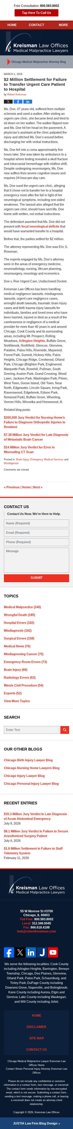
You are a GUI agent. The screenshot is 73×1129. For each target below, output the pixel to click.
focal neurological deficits (40, 226)
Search (64, 730)
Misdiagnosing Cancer (23, 654)
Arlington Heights (32, 340)
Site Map (36, 1038)
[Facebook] (9, 952)
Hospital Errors (19, 622)
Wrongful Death (19, 615)
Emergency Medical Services (46, 459)
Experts (13, 693)
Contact (36, 25)
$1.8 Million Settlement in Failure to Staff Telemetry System (33, 851)
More (63, 25)
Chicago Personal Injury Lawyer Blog (31, 783)
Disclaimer (36, 1027)
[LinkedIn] (31, 952)
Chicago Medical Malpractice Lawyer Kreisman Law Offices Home (37, 1063)
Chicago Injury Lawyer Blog (24, 776)
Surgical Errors (19, 638)
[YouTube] (53, 952)
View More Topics (17, 701)
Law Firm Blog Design (35, 1123)
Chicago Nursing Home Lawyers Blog (32, 768)
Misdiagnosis (11, 463)
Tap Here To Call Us (36, 12)
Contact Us (36, 1049)
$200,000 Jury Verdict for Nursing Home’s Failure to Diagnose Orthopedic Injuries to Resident (34, 422)
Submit (37, 577)
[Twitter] (20, 952)
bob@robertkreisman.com (36, 931)
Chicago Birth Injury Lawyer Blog (28, 760)
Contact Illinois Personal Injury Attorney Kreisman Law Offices (36, 1070)
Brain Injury (22, 459)
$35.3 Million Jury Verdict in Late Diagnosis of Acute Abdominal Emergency (35, 816)
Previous (12, 487)
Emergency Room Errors (25, 662)
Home (12, 25)
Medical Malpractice (22, 607)
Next (37, 487)
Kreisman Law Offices (47, 1112)
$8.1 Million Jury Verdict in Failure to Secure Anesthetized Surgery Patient (36, 834)
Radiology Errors (19, 677)
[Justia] (42, 952)
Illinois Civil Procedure (23, 685)
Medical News (17, 646)
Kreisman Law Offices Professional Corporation (36, 41)
